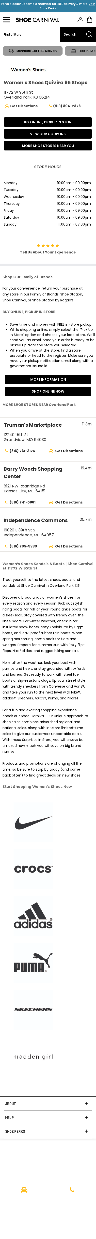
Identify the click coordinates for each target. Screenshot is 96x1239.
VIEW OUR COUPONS (48, 133)
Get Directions (69, 450)
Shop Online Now (48, 391)
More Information (48, 379)
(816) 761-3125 (22, 450)
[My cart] (89, 19)
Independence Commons (36, 520)
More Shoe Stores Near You (48, 145)
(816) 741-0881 (22, 502)
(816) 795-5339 (23, 546)
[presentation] (80, 19)
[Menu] (7, 19)
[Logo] (37, 20)
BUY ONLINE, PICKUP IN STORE (48, 122)
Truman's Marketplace (33, 424)
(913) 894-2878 (67, 106)
